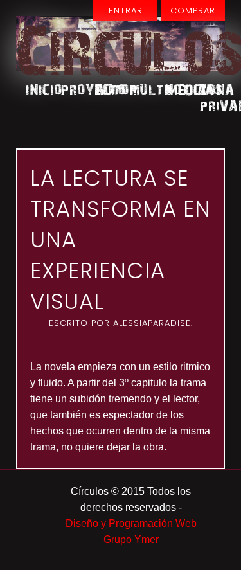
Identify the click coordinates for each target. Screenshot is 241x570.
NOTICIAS (177, 89)
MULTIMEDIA (142, 89)
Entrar (126, 10)
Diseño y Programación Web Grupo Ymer (131, 531)
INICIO (38, 89)
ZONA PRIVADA (211, 97)
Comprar (192, 10)
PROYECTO (72, 89)
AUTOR (107, 89)
